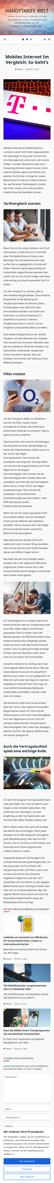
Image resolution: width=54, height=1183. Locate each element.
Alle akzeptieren (27, 1161)
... (20, 952)
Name (8, 1109)
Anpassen (27, 1169)
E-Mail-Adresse (12, 1117)
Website (9, 1126)
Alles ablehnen (27, 1176)
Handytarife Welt (27, 11)
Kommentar (11, 1077)
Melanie (20, 69)
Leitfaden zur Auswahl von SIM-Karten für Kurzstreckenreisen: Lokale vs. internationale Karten (25, 941)
